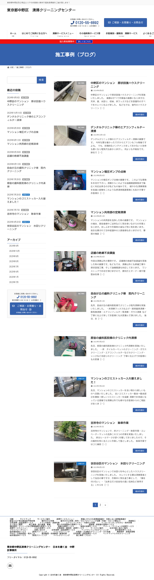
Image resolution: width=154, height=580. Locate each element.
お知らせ (26, 194)
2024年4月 (14, 246)
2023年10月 (14, 251)
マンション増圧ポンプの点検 (108, 171)
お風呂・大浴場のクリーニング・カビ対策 (93, 531)
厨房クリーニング (39, 531)
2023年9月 (14, 256)
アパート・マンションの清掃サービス (118, 526)
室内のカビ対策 (48, 521)
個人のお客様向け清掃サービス (69, 524)
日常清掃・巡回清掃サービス (21, 522)
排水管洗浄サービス (123, 530)
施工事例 (25, 97)
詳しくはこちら (84, 41)
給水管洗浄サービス (18, 531)
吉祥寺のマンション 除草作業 (110, 422)
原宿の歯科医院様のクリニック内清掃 (114, 337)
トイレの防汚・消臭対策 (50, 522)
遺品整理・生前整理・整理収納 (54, 533)
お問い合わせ (39, 530)
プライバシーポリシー (19, 530)
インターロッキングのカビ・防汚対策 (116, 522)
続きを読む (139, 114)
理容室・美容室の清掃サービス (101, 524)
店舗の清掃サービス (66, 526)
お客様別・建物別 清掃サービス (70, 528)
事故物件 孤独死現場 (126, 531)
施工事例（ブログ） (84, 535)
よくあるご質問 (16, 524)
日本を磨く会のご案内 (119, 528)
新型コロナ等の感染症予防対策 (22, 521)
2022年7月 (14, 282)
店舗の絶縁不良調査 (103, 252)
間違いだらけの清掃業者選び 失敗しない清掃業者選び (103, 519)
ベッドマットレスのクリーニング (95, 530)
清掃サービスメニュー (65, 519)
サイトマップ (25, 519)
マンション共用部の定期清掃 (108, 212)
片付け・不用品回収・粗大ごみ (22, 533)
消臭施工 (132, 521)
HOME (12, 519)
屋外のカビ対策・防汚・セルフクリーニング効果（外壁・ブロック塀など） (91, 521)
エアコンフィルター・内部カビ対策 (80, 522)
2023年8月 (14, 261)
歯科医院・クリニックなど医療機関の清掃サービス (30, 526)
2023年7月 (14, 267)
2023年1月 (14, 277)
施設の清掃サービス (88, 526)
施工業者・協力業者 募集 (40, 524)
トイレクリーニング (61, 531)
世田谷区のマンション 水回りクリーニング (118, 463)
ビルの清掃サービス (42, 528)
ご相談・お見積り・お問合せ (127, 22)
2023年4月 (14, 272)
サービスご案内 (43, 519)
